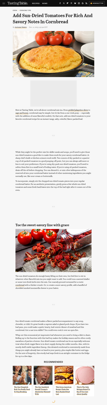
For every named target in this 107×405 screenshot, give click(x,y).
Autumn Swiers (21, 27)
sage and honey (21, 113)
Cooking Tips (25, 10)
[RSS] (86, 3)
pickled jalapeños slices (78, 110)
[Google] (83, 3)
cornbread (19, 285)
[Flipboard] (68, 3)
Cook (15, 10)
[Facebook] (60, 3)
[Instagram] (79, 3)
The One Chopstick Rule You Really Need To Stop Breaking (22, 389)
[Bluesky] (75, 3)
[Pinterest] (71, 3)
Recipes (35, 3)
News (44, 3)
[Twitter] (64, 3)
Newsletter (98, 3)
